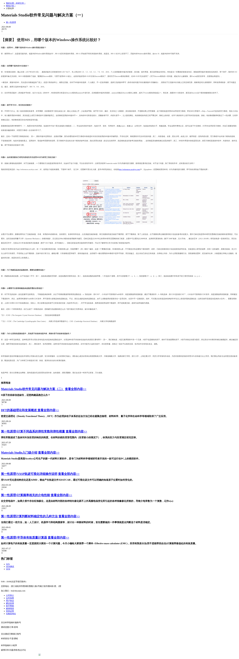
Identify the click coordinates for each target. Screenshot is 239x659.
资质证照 (10, 611)
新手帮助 (10, 606)
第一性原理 (11, 22)
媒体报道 (10, 608)
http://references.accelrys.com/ (129, 169)
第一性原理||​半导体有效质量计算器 (24, 537)
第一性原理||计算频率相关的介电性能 (25, 495)
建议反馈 (10, 603)
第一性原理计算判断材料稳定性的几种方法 (29, 516)
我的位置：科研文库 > (16, 3)
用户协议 (10, 601)
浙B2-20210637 (98, 655)
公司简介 (10, 595)
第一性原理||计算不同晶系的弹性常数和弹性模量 (33, 431)
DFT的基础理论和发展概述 (19, 410)
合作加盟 (10, 598)
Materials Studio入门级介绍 (19, 452)
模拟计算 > (11, 6)
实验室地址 (11, 614)
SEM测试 (10, 566)
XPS (8, 564)
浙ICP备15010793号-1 (115, 655)
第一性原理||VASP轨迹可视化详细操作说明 (29, 473)
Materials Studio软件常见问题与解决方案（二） (32, 389)
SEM (8, 569)
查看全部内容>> (75, 389)
